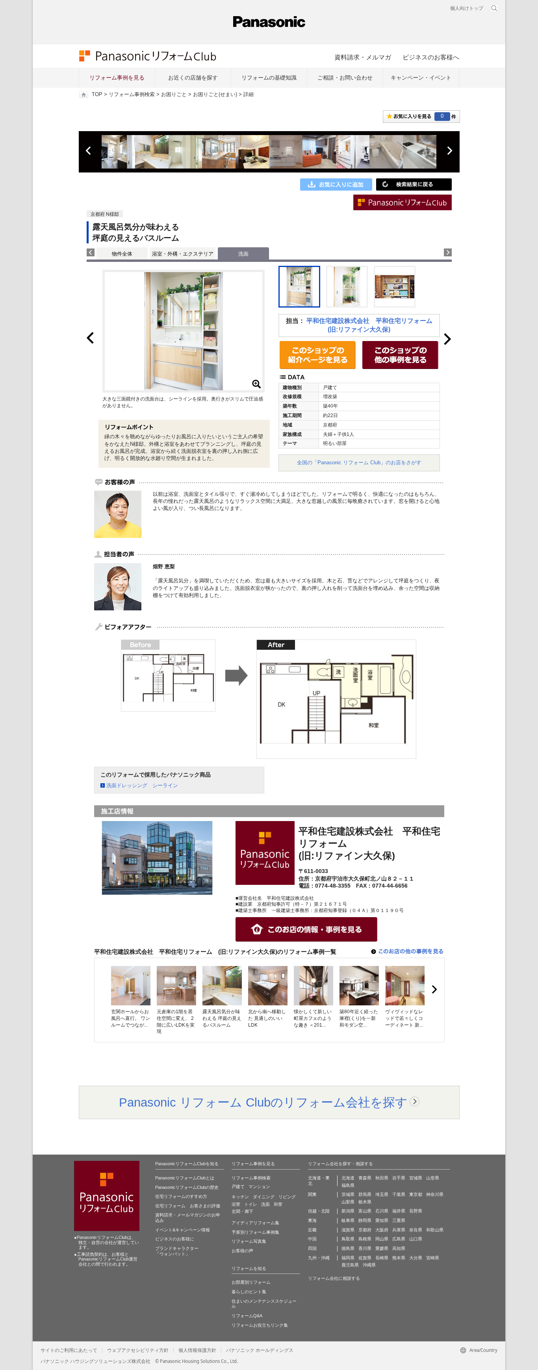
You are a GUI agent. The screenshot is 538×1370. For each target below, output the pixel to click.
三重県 (398, 1220)
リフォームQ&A (247, 1315)
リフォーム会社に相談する (334, 1278)
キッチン (240, 1196)
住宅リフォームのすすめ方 (181, 1196)
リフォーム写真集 (249, 1241)
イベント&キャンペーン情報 (182, 1229)
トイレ (250, 1204)
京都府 (364, 1229)
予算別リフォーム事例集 (255, 1232)
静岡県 (364, 1220)
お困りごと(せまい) (215, 94)
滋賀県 (347, 1229)
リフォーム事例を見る (117, 77)
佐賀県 (364, 1257)
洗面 (265, 1204)
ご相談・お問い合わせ (345, 77)
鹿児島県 (350, 1264)
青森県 (364, 1177)
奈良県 (415, 1229)
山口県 (415, 1239)
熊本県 (398, 1257)
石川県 (381, 1211)
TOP (97, 94)
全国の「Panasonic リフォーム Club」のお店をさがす (359, 462)
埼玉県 (381, 1194)
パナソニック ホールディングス (259, 1350)
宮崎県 (432, 1257)
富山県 (364, 1211)
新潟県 (347, 1211)
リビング (287, 1196)
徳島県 (347, 1248)
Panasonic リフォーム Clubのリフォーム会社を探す (263, 1102)
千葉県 (398, 1194)
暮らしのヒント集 (249, 1291)
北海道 (347, 1177)
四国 (312, 1248)
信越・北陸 (319, 1211)
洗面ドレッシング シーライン (142, 785)
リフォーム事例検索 (132, 94)
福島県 (347, 1185)
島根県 (364, 1239)
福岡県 (347, 1257)
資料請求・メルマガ (362, 57)
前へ (89, 151)
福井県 (398, 1211)
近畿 (312, 1229)
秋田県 (381, 1177)
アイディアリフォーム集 (255, 1222)
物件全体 (122, 254)
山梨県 (347, 1201)
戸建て (238, 1186)
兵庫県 (398, 1229)
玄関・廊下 (242, 1211)
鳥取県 (347, 1239)
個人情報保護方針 (197, 1350)
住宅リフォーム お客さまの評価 (187, 1205)
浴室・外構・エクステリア (182, 254)
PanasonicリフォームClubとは (184, 1177)
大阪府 (381, 1229)
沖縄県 (369, 1264)
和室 (278, 1204)
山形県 (432, 1177)
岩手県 (398, 1177)
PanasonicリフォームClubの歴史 (187, 1187)
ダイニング (264, 1196)
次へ (449, 151)
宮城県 (415, 1177)
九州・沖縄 (319, 1257)
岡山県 (381, 1239)
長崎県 (381, 1257)
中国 (312, 1239)
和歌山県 (434, 1229)
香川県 (364, 1248)
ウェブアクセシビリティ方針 (138, 1350)
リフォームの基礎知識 (269, 77)
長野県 (415, 1211)
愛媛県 (381, 1248)
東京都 (415, 1194)
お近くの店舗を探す (193, 77)
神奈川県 (434, 1194)
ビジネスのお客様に (174, 1239)
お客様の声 (242, 1250)
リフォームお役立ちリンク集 (260, 1325)
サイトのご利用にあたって (69, 1350)
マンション (259, 1186)
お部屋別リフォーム (251, 1282)
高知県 (398, 1248)
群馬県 (364, 1194)
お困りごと (174, 94)
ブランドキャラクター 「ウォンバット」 (177, 1251)
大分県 (415, 1257)
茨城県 (347, 1194)
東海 (312, 1220)
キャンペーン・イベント (421, 77)
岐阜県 (347, 1220)
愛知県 (381, 1220)
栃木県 (364, 1201)
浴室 (236, 1204)
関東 (312, 1194)
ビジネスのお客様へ (431, 57)
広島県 (398, 1239)
